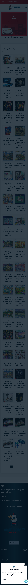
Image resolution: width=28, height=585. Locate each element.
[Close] (26, 564)
